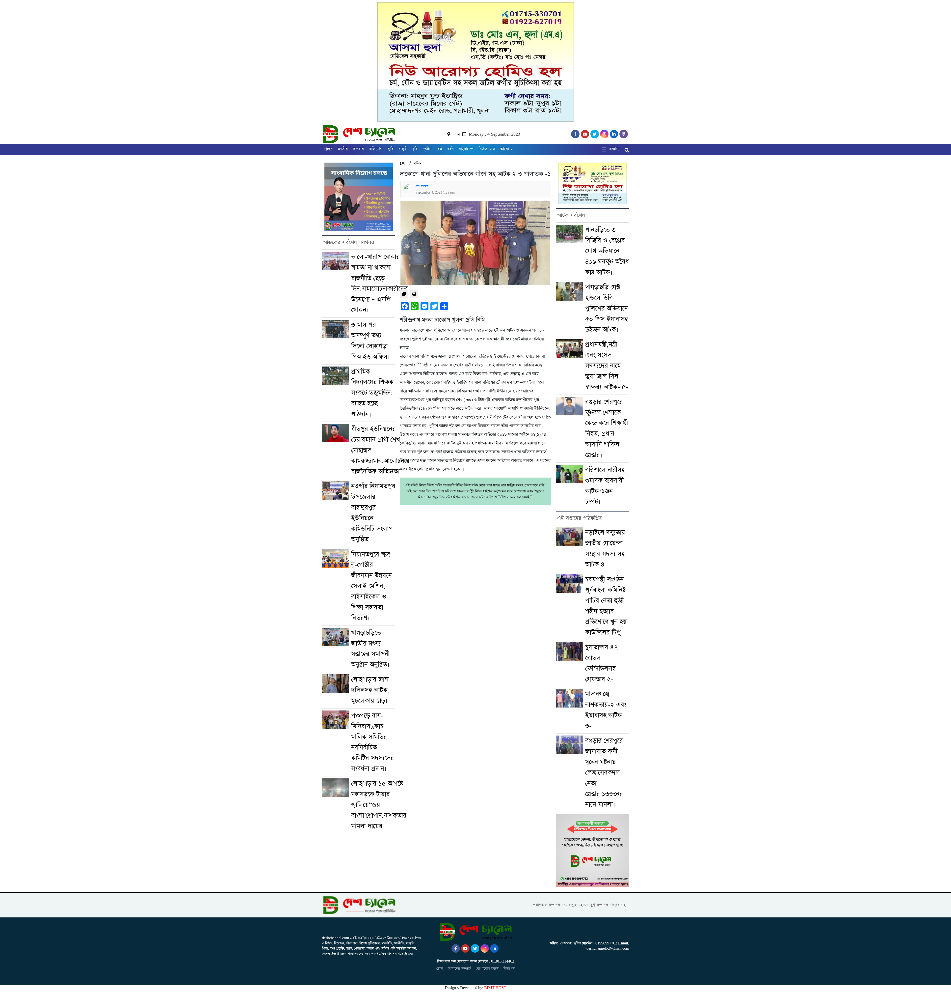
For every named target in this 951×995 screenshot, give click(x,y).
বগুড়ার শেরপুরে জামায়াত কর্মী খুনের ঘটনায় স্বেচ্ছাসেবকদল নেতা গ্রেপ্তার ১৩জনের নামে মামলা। (604, 772)
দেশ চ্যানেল (422, 186)
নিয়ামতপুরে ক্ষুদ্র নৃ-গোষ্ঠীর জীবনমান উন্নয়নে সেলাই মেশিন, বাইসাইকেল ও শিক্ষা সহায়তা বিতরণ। (371, 586)
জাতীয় (343, 149)
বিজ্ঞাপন (509, 968)
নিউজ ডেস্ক (486, 149)
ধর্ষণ (450, 149)
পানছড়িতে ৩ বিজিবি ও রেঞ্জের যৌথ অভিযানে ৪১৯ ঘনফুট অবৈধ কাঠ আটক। (607, 251)
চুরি (415, 149)
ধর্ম (439, 149)
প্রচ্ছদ (328, 149)
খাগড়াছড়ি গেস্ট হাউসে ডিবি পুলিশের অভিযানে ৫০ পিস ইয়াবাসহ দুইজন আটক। (606, 308)
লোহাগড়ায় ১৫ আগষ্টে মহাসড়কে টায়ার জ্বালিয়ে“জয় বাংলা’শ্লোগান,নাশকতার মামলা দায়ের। (378, 805)
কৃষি (391, 149)
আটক (417, 163)
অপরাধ (358, 149)
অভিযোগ (376, 149)
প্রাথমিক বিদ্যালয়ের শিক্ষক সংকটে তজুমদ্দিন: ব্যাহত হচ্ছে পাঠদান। (372, 393)
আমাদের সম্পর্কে (459, 968)
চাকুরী (402, 149)
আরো (504, 149)
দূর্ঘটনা (427, 149)
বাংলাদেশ (466, 149)
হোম (439, 968)
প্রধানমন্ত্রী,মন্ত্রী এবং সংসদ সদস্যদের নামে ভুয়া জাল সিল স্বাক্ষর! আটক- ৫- (606, 366)
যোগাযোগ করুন (487, 968)
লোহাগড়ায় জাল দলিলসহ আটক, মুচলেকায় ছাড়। (370, 690)
